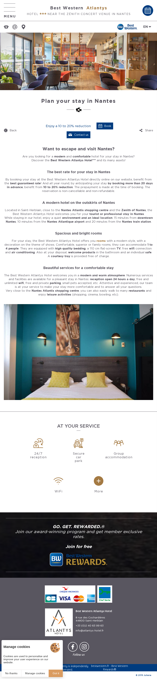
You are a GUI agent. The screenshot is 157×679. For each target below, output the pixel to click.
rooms (101, 240)
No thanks (11, 673)
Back (13, 130)
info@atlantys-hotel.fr (90, 630)
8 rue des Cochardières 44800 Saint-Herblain (90, 619)
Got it (56, 673)
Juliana (147, 675)
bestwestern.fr (100, 665)
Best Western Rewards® (115, 667)
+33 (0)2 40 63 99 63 (90, 625)
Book (107, 126)
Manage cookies (35, 673)
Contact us (81, 134)
